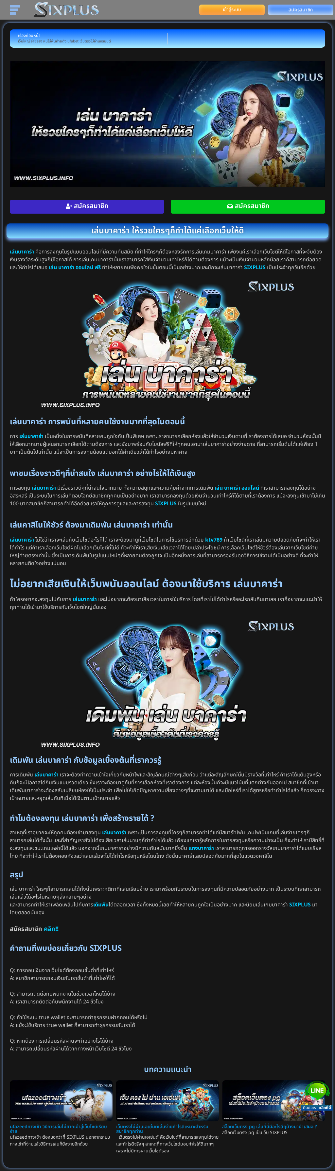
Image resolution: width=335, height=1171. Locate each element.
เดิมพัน (101, 905)
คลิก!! (51, 929)
